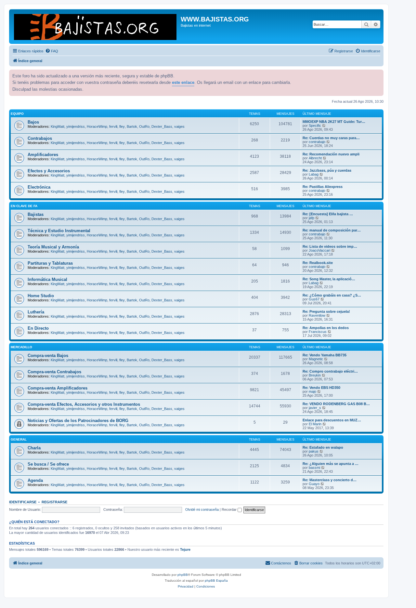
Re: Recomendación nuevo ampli (331, 154)
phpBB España (216, 580)
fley (122, 126)
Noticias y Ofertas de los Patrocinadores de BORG (78, 420)
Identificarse (22, 502)
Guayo (314, 484)
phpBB (182, 574)
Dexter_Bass (161, 126)
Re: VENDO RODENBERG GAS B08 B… (336, 404)
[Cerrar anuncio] (378, 74)
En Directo (38, 328)
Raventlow (317, 315)
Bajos (33, 122)
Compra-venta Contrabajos (54, 371)
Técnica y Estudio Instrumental (59, 230)
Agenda (35, 480)
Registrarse (54, 502)
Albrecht (315, 158)
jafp (311, 218)
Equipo (17, 113)
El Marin (315, 424)
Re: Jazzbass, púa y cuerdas (327, 170)
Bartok (132, 126)
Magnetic (316, 359)
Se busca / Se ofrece (48, 464)
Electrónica (39, 187)
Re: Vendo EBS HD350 (321, 388)
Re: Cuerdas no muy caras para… (331, 138)
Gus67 (314, 299)
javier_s (315, 408)
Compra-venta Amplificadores (57, 388)
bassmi (314, 467)
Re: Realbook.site (318, 263)
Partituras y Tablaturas (50, 263)
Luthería (36, 312)
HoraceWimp (97, 126)
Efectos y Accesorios (49, 170)
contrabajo (317, 142)
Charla (34, 447)
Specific (315, 125)
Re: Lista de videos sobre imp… (330, 246)
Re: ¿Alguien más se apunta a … (330, 464)
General (19, 439)
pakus (313, 451)
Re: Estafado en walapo (323, 447)
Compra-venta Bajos (48, 355)
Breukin (315, 375)
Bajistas (36, 214)
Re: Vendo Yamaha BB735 (324, 355)
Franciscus (318, 332)
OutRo (144, 126)
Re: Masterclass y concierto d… (330, 480)
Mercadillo (21, 347)
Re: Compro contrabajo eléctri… (330, 371)
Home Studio (41, 295)
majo (312, 391)
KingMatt (57, 126)
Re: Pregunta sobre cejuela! (326, 311)
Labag (313, 174)
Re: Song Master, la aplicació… (329, 279)
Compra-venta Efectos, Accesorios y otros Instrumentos (84, 404)
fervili (113, 126)
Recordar (230, 509)
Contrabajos (40, 138)
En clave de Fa (24, 206)
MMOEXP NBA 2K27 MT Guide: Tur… (334, 122)
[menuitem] (51, 51)
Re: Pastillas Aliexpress (323, 187)
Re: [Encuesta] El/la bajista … (328, 214)
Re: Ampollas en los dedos (326, 328)
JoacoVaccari (319, 250)
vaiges (179, 126)
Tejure (185, 549)
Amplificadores (43, 154)
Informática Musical (47, 279)
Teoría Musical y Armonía (53, 247)
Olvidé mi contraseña (202, 509)
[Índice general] (96, 26)
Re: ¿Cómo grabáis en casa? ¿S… (332, 295)
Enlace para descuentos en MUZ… (332, 420)
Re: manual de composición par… (332, 230)
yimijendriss (75, 126)
